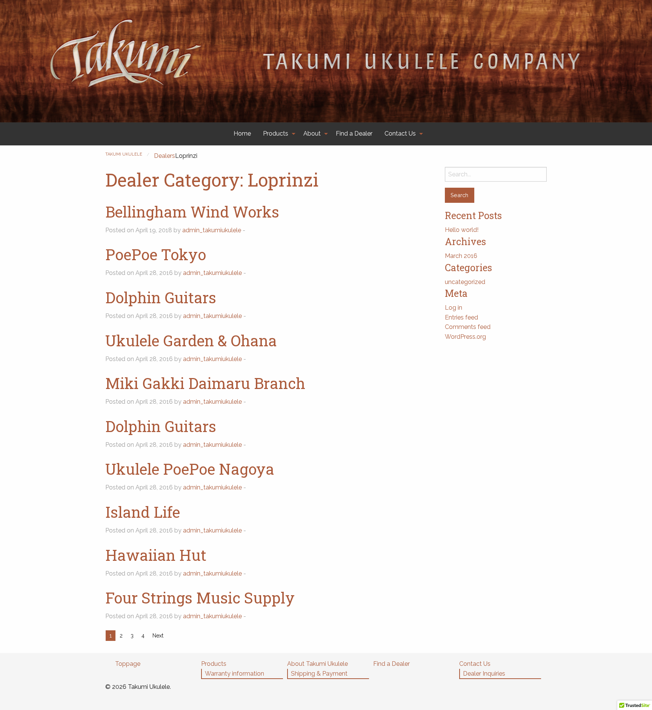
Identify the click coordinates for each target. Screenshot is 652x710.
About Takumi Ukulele (317, 663)
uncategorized (465, 282)
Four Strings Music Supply (200, 598)
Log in (453, 307)
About (312, 133)
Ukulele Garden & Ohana (191, 340)
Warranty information (234, 673)
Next (157, 636)
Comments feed (468, 326)
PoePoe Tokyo (155, 254)
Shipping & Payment (319, 673)
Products (275, 133)
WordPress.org (465, 336)
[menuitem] (242, 133)
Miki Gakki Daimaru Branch (205, 383)
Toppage (127, 663)
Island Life (142, 512)
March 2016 (461, 255)
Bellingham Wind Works (192, 212)
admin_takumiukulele (211, 230)
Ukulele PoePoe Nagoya (189, 469)
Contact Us (400, 133)
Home (242, 133)
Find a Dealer (354, 133)
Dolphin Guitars (160, 297)
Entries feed (461, 317)
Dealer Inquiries (484, 673)
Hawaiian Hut (155, 555)
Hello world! (461, 229)
